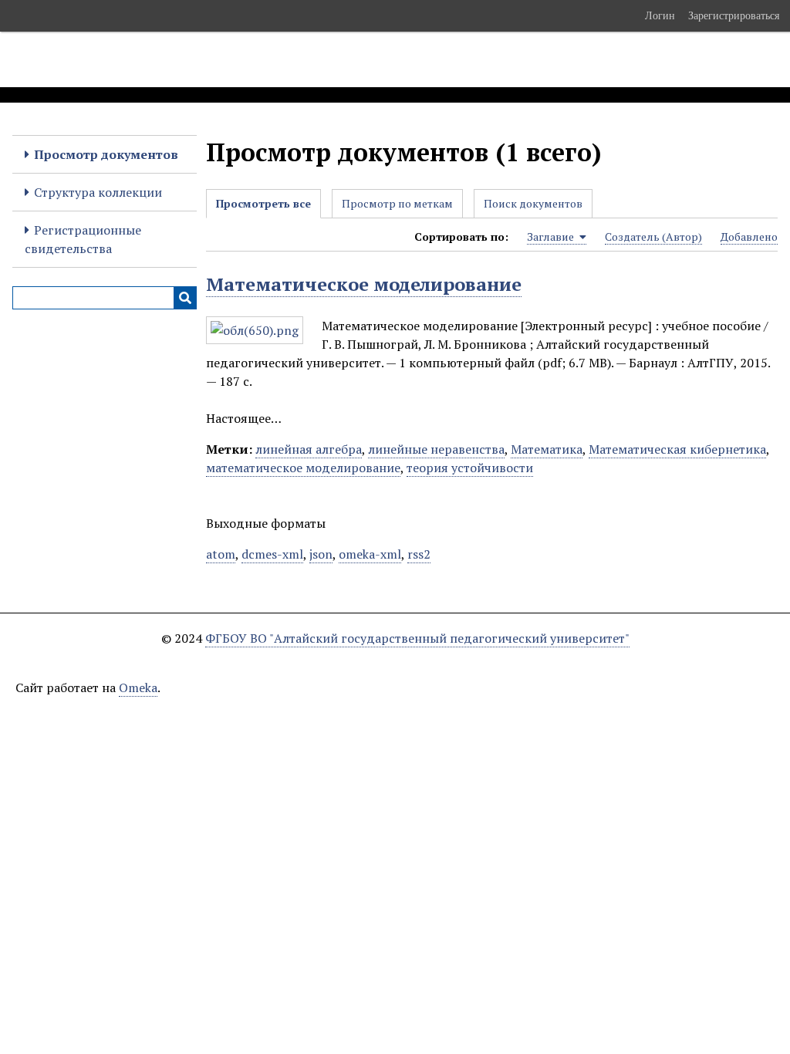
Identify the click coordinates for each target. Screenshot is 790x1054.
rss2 (418, 554)
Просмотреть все (263, 203)
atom (220, 554)
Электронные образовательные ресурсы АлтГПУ (287, 59)
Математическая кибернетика (677, 449)
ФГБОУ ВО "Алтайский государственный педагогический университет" (417, 638)
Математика (546, 449)
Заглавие (551, 236)
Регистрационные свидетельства (83, 239)
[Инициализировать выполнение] (185, 297)
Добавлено (749, 236)
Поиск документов (533, 203)
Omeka (138, 687)
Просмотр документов (106, 154)
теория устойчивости (470, 467)
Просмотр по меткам (397, 203)
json (321, 554)
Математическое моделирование (364, 284)
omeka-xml (370, 554)
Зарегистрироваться (733, 15)
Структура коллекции (98, 192)
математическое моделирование (303, 467)
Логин (660, 15)
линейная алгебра (308, 449)
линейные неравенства (436, 449)
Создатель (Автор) (653, 236)
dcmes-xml (272, 554)
